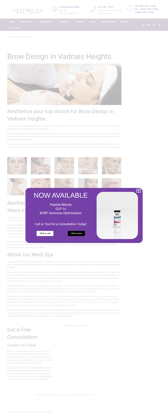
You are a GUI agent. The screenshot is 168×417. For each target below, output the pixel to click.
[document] (84, 208)
